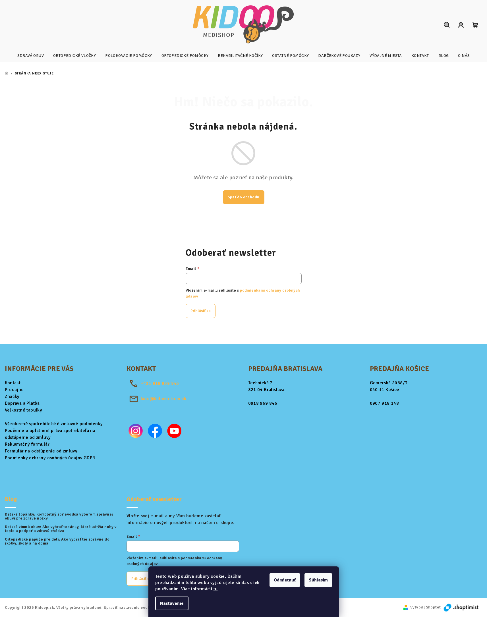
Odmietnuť (285, 580)
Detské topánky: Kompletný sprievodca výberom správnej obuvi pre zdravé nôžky (59, 516)
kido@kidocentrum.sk (163, 399)
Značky (12, 396)
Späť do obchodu (244, 197)
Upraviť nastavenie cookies (130, 607)
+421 (160, 383)
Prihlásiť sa (200, 310)
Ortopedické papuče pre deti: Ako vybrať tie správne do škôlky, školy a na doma (57, 541)
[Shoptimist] (461, 607)
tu (216, 589)
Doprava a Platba (22, 403)
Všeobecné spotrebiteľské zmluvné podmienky (54, 424)
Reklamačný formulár (27, 444)
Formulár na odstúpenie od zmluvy (41, 451)
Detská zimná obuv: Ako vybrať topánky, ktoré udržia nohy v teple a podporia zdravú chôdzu (61, 529)
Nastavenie (172, 603)
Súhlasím (318, 580)
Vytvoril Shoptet (425, 607)
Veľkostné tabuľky (23, 410)
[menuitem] (30, 55)
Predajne (14, 389)
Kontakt (13, 383)
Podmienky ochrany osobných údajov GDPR (50, 458)
